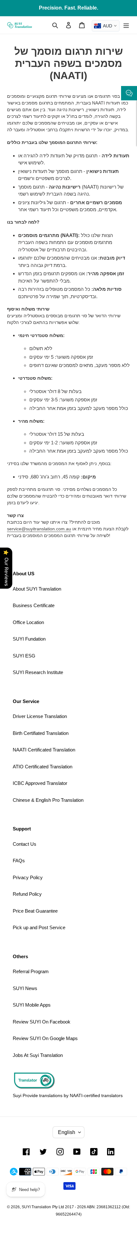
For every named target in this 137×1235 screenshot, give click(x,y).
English (66, 1132)
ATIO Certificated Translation (42, 766)
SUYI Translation (36, 1207)
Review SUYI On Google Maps (45, 1038)
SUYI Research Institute (38, 672)
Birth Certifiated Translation (40, 733)
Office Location (28, 622)
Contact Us (24, 844)
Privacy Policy (28, 877)
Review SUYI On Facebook (41, 1021)
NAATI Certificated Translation (44, 749)
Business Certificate (33, 605)
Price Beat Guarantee (35, 911)
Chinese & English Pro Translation (48, 800)
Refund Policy (27, 894)
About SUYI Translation (37, 589)
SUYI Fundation (29, 639)
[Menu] (126, 25)
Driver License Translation (40, 716)
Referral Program (31, 971)
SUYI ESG (24, 655)
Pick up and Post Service (39, 927)
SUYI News (25, 988)
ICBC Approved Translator (40, 783)
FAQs (19, 860)
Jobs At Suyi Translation (38, 1055)
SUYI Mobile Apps (32, 1005)
